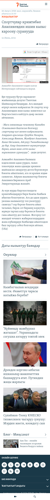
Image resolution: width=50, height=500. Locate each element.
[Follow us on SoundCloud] (36, 464)
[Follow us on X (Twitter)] (10, 464)
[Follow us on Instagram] (43, 464)
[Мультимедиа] (15, 496)
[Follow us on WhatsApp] (4, 471)
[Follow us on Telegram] (23, 464)
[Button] (42, 44)
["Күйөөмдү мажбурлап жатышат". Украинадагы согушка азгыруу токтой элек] (25, 313)
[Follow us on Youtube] (17, 464)
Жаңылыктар (10, 17)
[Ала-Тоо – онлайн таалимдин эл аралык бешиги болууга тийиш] (10, 443)
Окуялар (10, 255)
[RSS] (10, 471)
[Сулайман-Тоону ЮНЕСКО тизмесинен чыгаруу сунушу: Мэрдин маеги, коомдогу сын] (25, 400)
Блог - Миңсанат (16, 435)
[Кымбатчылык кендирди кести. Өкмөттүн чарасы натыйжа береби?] (25, 272)
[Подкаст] (17, 471)
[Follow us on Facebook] (4, 464)
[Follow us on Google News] (30, 464)
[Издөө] (35, 496)
